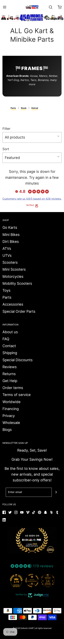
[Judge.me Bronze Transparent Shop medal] (32, 580)
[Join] (56, 492)
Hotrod (34, 108)
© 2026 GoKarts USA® (23, 628)
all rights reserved (43, 628)
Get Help (9, 381)
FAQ (5, 339)
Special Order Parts (18, 311)
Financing (10, 409)
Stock (23, 108)
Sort (5, 149)
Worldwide (11, 402)
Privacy (8, 416)
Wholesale (11, 422)
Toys (6, 290)
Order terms (12, 388)
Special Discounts (17, 360)
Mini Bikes (11, 234)
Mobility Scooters (17, 283)
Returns (9, 374)
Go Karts (9, 227)
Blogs (7, 429)
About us (10, 332)
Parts (13, 108)
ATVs (6, 248)
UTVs (7, 255)
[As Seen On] (32, 540)
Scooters (10, 262)
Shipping (9, 353)
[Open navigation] (4, 7)
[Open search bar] (50, 7)
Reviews (9, 367)
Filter (6, 129)
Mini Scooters (14, 269)
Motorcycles (12, 276)
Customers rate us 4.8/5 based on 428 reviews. (32, 198)
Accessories (12, 304)
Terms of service (16, 395)
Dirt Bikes (10, 241)
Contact (9, 346)
